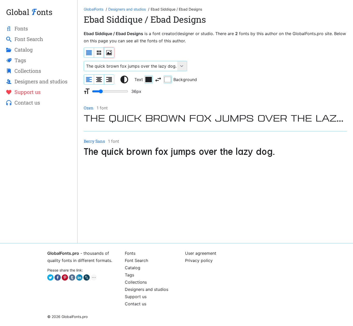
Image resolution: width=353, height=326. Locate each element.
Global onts (29, 12)
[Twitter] (50, 277)
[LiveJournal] (86, 277)
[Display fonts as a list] (89, 52)
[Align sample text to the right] (109, 79)
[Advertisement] (215, 201)
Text (138, 79)
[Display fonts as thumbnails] (109, 52)
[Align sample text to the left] (89, 79)
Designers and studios (146, 289)
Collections (136, 282)
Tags (129, 274)
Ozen (89, 107)
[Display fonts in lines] (99, 52)
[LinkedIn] (79, 277)
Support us (136, 296)
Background (185, 79)
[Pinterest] (65, 277)
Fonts (130, 253)
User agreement (200, 253)
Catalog (132, 267)
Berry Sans (94, 141)
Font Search (136, 260)
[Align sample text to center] (99, 79)
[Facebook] (58, 277)
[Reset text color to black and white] (124, 79)
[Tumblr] (72, 277)
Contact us (135, 303)
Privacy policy (199, 260)
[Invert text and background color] (158, 79)
